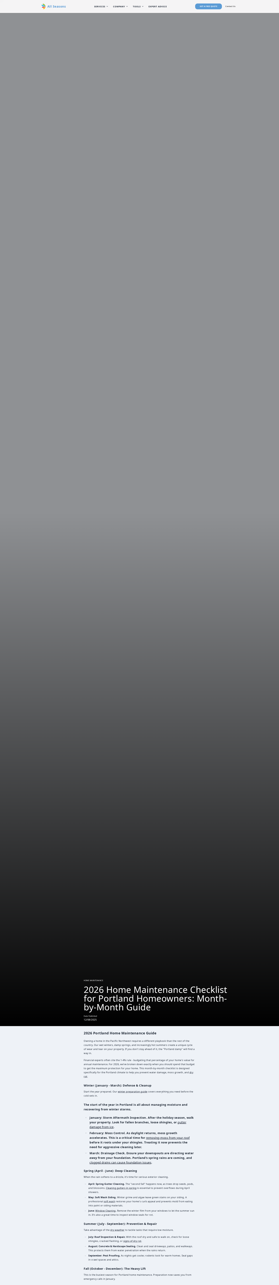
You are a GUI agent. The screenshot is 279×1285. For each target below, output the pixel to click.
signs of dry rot (132, 1241)
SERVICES (99, 6)
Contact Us (230, 6)
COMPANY (119, 6)
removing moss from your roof (168, 1138)
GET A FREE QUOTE (208, 6)
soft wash (109, 1201)
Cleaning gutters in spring (121, 1188)
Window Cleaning (105, 1210)
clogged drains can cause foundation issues (120, 1162)
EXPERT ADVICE (158, 6)
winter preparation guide (132, 1091)
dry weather (117, 1230)
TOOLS (137, 6)
